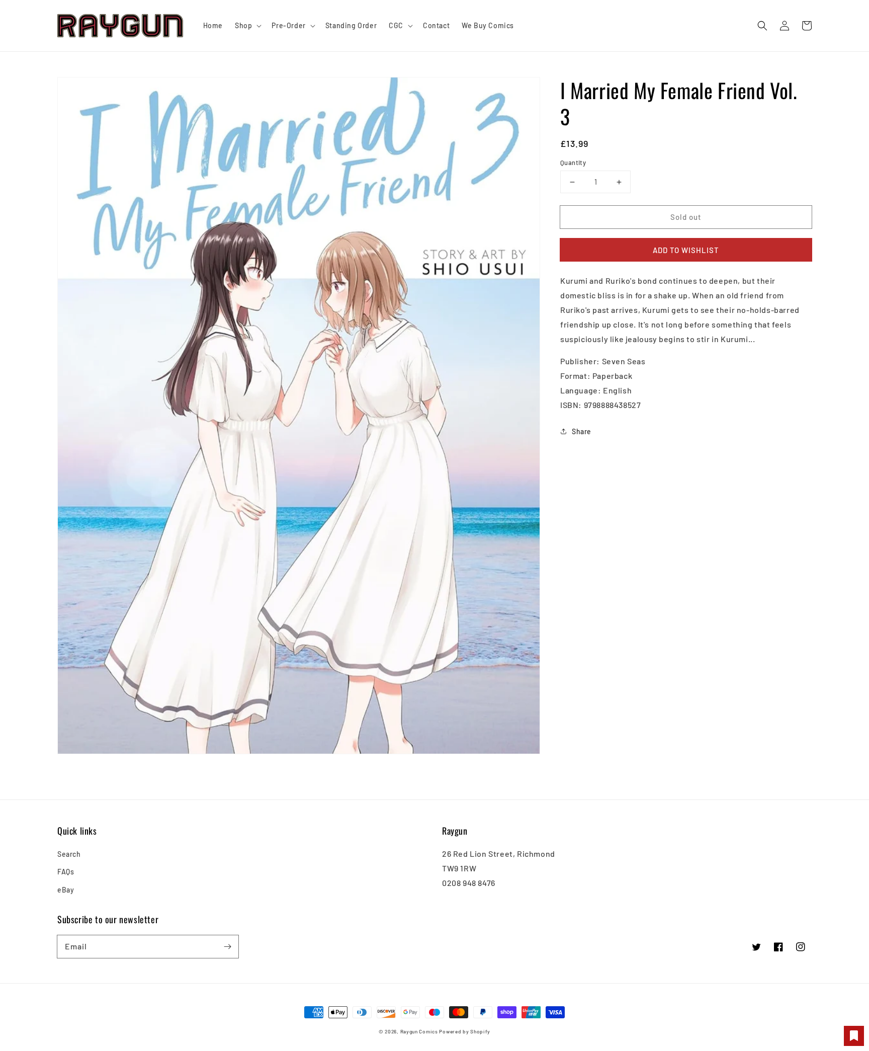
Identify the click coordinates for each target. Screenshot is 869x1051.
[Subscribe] (227, 946)
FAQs (65, 871)
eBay (65, 889)
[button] (762, 26)
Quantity (573, 162)
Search (69, 854)
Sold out (686, 216)
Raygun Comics (419, 1031)
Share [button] (581, 431)
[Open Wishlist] (854, 1036)
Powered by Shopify (464, 1031)
